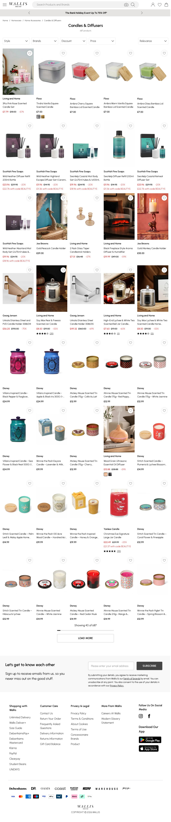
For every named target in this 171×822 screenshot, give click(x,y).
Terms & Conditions (81, 712)
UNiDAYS (14, 763)
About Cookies (78, 718)
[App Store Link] (148, 738)
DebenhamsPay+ (19, 727)
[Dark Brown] (108, 470)
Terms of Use (78, 723)
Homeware (16, 20)
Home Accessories (33, 20)
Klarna (13, 742)
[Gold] (42, 116)
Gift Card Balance (50, 738)
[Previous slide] (28, 13)
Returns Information (51, 732)
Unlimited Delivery (20, 711)
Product (74, 738)
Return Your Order (50, 712)
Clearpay (14, 752)
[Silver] (38, 116)
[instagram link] (139, 710)
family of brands (130, 672)
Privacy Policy (77, 707)
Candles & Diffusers (52, 20)
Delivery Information (51, 727)
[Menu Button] (5, 5)
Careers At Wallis (109, 707)
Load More (84, 632)
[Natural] (104, 470)
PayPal (13, 747)
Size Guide (15, 722)
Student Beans (17, 758)
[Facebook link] (147, 710)
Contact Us (46, 707)
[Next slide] (141, 13)
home (5, 20)
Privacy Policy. (116, 679)
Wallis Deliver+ (17, 716)
